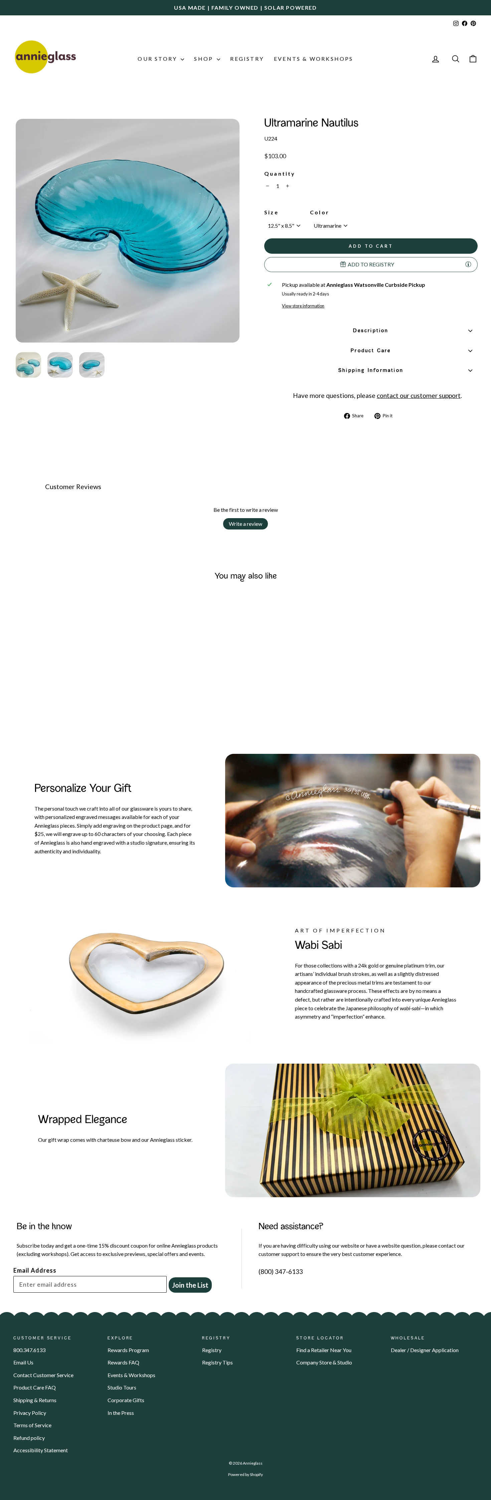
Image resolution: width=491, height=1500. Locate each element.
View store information (303, 305)
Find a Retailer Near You (323, 1350)
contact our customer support (419, 395)
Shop (204, 58)
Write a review (245, 523)
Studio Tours (122, 1387)
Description (370, 331)
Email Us (23, 1362)
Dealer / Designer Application (425, 1350)
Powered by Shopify (245, 1474)
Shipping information (370, 370)
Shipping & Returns (34, 1400)
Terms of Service (32, 1425)
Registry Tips (217, 1362)
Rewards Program (128, 1350)
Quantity (280, 173)
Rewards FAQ (123, 1362)
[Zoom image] (127, 231)
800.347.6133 (29, 1350)
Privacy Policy (29, 1413)
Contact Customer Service (43, 1375)
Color (319, 212)
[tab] (28, 365)
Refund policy (29, 1438)
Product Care (371, 351)
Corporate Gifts (126, 1400)
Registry (247, 58)
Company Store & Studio (324, 1362)
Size (271, 212)
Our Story (158, 58)
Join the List (190, 1285)
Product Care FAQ (34, 1387)
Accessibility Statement (40, 1450)
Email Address (34, 1270)
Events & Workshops (313, 58)
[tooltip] (468, 264)
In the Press (121, 1413)
